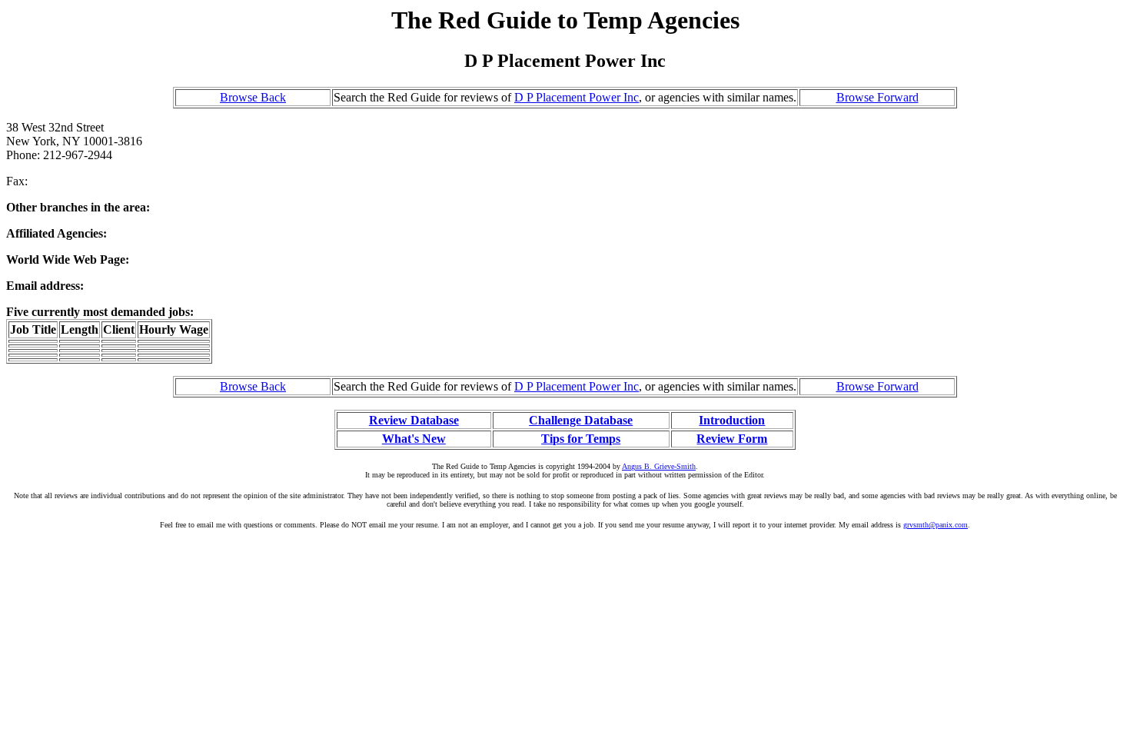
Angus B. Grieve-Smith (659, 466)
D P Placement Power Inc (576, 97)
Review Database (414, 420)
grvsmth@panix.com (935, 524)
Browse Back (253, 97)
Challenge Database (581, 420)
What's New (414, 438)
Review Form (731, 438)
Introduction (732, 420)
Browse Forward (877, 97)
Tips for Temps (580, 438)
